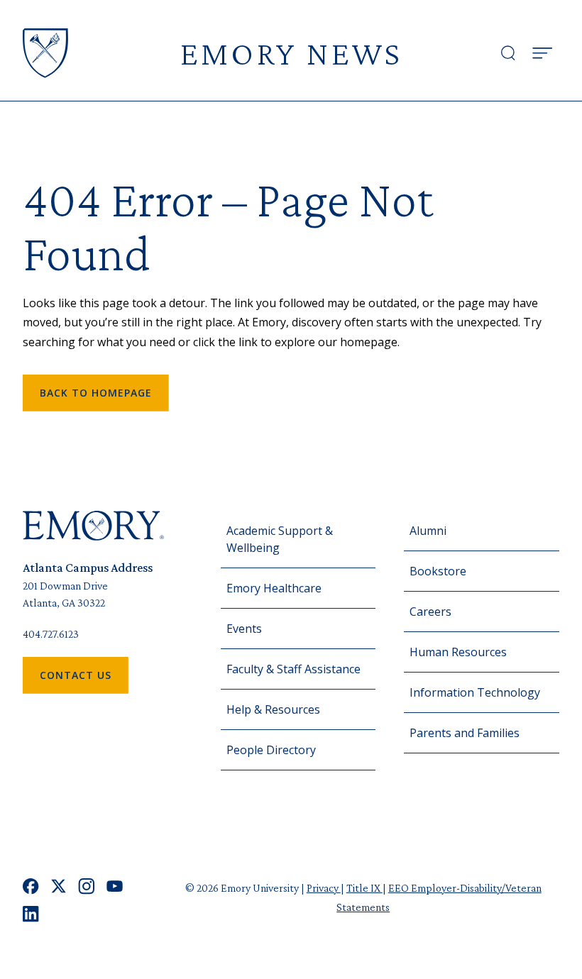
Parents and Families (465, 733)
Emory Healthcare (274, 588)
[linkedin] (31, 914)
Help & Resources (273, 709)
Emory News (291, 53)
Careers (430, 611)
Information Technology (475, 692)
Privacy (324, 888)
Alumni (428, 530)
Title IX (364, 888)
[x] (58, 886)
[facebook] (31, 886)
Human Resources (458, 652)
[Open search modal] (508, 53)
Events (244, 628)
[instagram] (86, 886)
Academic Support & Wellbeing (279, 539)
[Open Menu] (542, 53)
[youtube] (114, 886)
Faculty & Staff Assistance (293, 669)
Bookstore (438, 571)
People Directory (271, 750)
